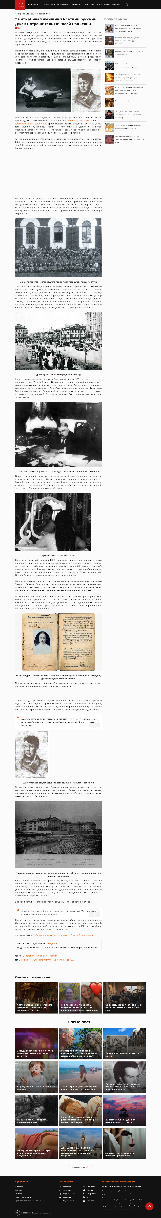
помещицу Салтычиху (78, 121)
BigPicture (31, 14)
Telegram (51, 943)
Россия (53, 956)
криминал (41, 956)
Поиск (134, 4)
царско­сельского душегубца (30, 124)
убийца (70, 960)
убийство (59, 960)
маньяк (33, 960)
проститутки (45, 960)
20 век (24, 960)
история (43, 14)
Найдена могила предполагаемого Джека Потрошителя (63, 935)
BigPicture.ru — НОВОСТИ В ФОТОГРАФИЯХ (121, 1186)
